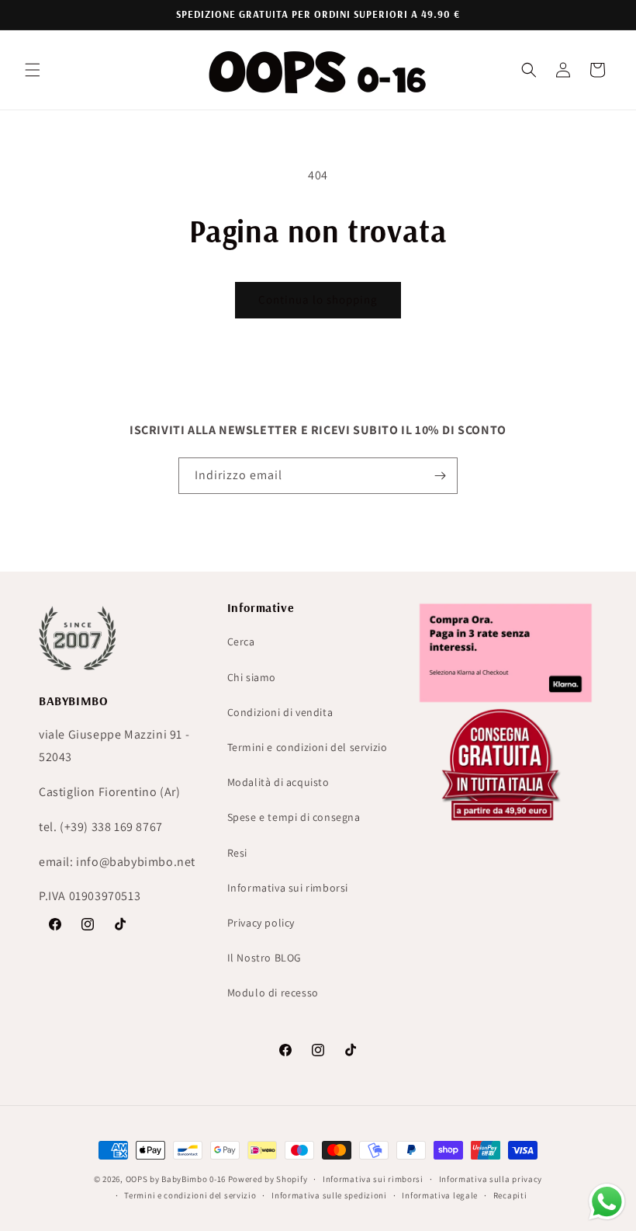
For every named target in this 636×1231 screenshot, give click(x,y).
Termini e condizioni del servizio (307, 747)
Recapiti (510, 1195)
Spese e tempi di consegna (294, 817)
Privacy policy (261, 923)
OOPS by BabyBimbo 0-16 (176, 1179)
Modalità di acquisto (278, 782)
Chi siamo (251, 677)
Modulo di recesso (273, 993)
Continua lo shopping (318, 299)
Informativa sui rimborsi (287, 888)
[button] (33, 70)
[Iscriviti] (440, 475)
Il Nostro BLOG (264, 958)
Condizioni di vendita (280, 712)
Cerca (241, 642)
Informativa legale (440, 1195)
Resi (237, 853)
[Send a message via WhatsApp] (607, 1202)
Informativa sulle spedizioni (329, 1195)
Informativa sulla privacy (491, 1179)
